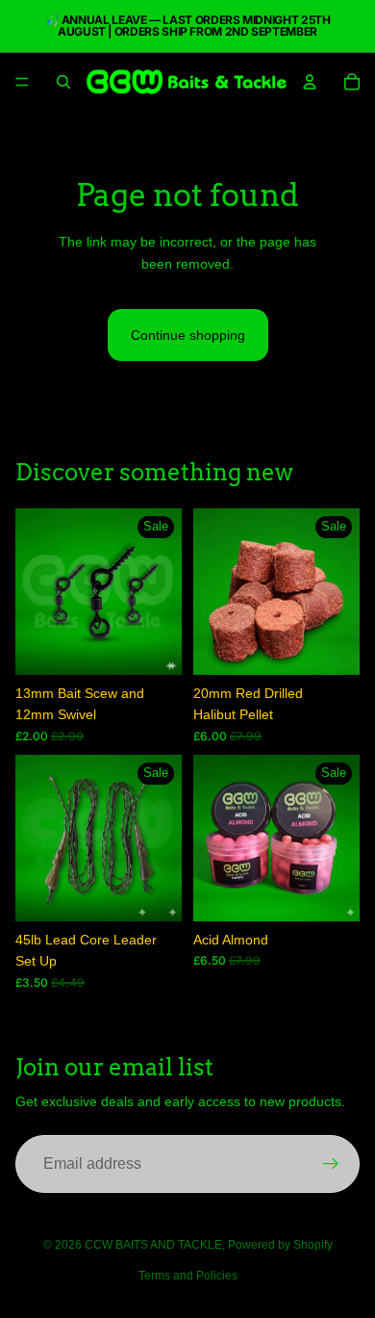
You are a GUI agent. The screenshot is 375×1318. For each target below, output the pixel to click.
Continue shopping (188, 335)
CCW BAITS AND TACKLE (153, 1245)
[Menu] (22, 82)
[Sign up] (331, 1164)
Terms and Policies (188, 1275)
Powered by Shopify (280, 1245)
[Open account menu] (309, 82)
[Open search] (63, 82)
